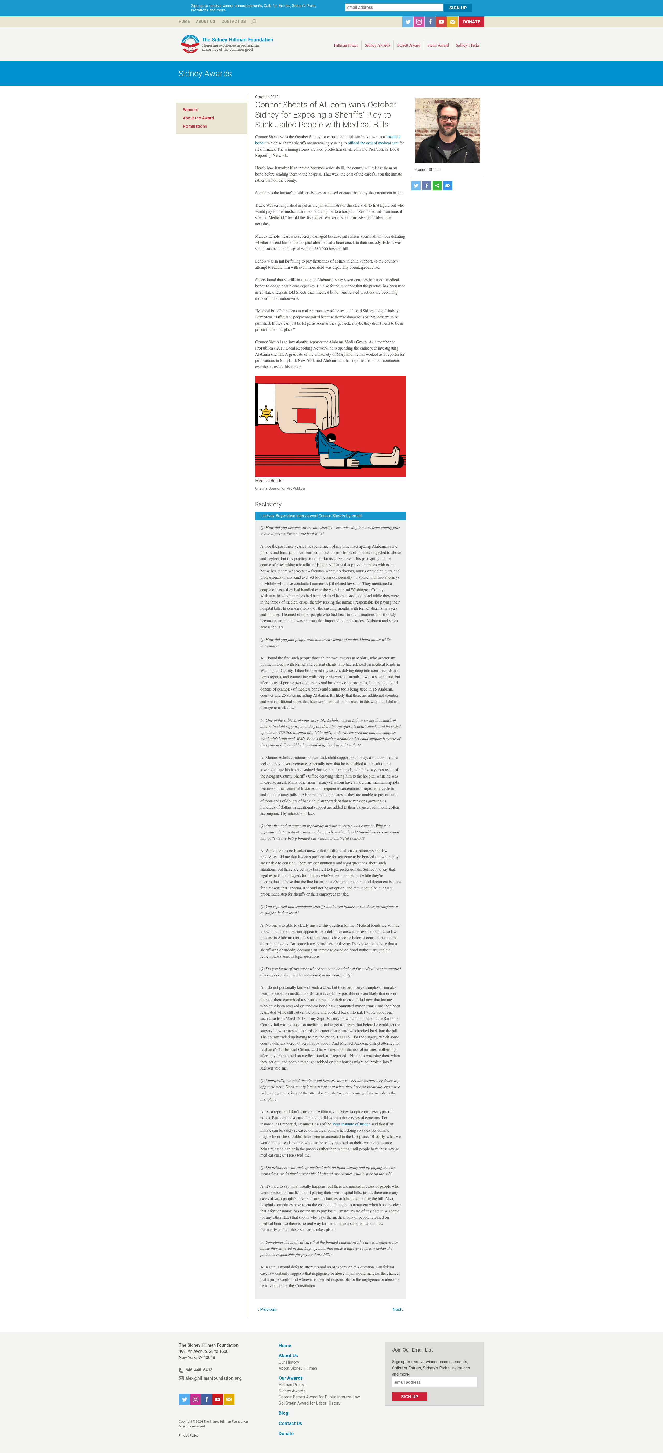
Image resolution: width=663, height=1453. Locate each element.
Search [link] (253, 21)
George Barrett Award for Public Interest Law (319, 1396)
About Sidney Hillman (298, 1368)
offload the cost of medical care (373, 143)
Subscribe (452, 21)
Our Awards (291, 1378)
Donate (471, 21)
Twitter (407, 21)
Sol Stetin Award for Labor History (309, 1403)
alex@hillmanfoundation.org (213, 1378)
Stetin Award (438, 45)
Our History (289, 1362)
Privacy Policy (188, 1435)
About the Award (198, 117)
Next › (398, 1309)
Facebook (430, 21)
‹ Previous (267, 1309)
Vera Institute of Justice (351, 1124)
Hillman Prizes (346, 45)
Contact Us (233, 21)
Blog (283, 1413)
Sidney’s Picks (468, 45)
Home (184, 21)
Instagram (419, 21)
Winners (190, 109)
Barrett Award (408, 45)
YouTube (441, 21)
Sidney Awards (377, 45)
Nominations (195, 126)
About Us (205, 21)
